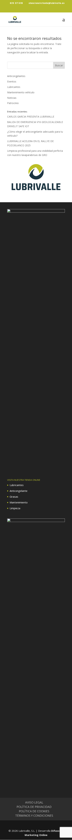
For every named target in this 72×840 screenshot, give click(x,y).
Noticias (11, 97)
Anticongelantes (16, 76)
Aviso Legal (34, 802)
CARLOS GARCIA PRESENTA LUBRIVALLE (30, 116)
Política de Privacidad (34, 807)
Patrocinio (13, 103)
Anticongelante (18, 491)
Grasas (14, 496)
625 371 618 (16, 3)
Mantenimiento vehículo (20, 92)
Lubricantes (13, 87)
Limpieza (15, 508)
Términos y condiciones (34, 816)
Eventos (11, 81)
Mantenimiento (19, 502)
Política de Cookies (34, 811)
